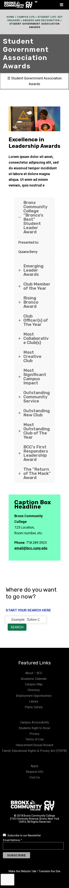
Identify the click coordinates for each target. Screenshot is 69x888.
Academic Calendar (34, 679)
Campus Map (34, 684)
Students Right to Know (34, 728)
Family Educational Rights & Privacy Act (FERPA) (34, 751)
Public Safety (34, 707)
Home (10, 17)
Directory (34, 690)
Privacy (34, 734)
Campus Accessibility (34, 722)
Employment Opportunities (34, 696)
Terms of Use (34, 739)
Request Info (34, 772)
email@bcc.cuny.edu (30, 548)
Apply (34, 766)
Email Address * (12, 840)
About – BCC (33, 673)
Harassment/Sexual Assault (34, 745)
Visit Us (34, 777)
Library (33, 701)
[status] (26, 619)
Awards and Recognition (41, 20)
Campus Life (26, 17)
